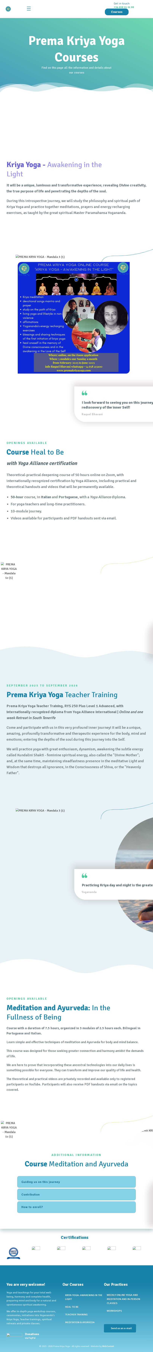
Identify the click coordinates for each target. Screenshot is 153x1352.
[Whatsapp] (118, 1318)
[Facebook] (105, 1318)
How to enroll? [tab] (32, 1207)
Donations (32, 1334)
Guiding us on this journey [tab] (40, 1182)
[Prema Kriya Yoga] (14, 9)
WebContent (108, 1346)
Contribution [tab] (30, 1194)
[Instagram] (111, 1318)
